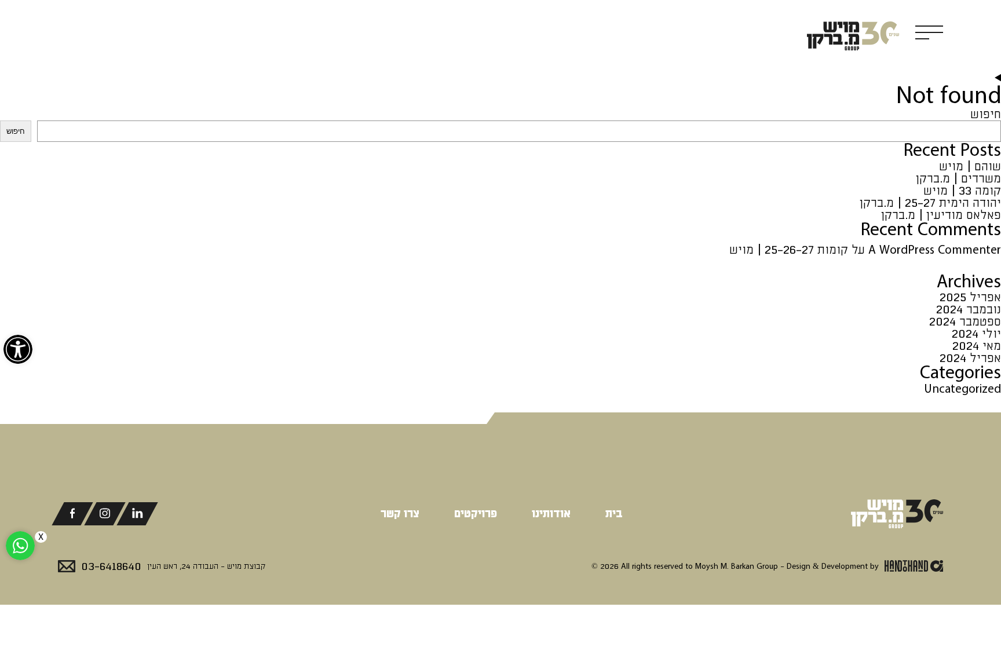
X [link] (40, 537)
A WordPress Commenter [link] (934, 249)
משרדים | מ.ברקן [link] (958, 178)
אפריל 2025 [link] (970, 297)
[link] (17, 349)
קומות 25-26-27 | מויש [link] (788, 249)
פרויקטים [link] (475, 514)
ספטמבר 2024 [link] (965, 321)
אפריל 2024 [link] (970, 358)
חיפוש (985, 114)
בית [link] (614, 514)
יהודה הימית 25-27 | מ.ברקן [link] (930, 203)
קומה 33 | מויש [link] (962, 190)
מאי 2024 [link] (976, 346)
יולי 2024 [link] (976, 333)
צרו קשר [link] (400, 514)
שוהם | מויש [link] (970, 166)
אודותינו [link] (551, 514)
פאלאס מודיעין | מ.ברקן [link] (941, 215)
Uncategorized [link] (962, 388)
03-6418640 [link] (111, 566)
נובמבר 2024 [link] (968, 309)
